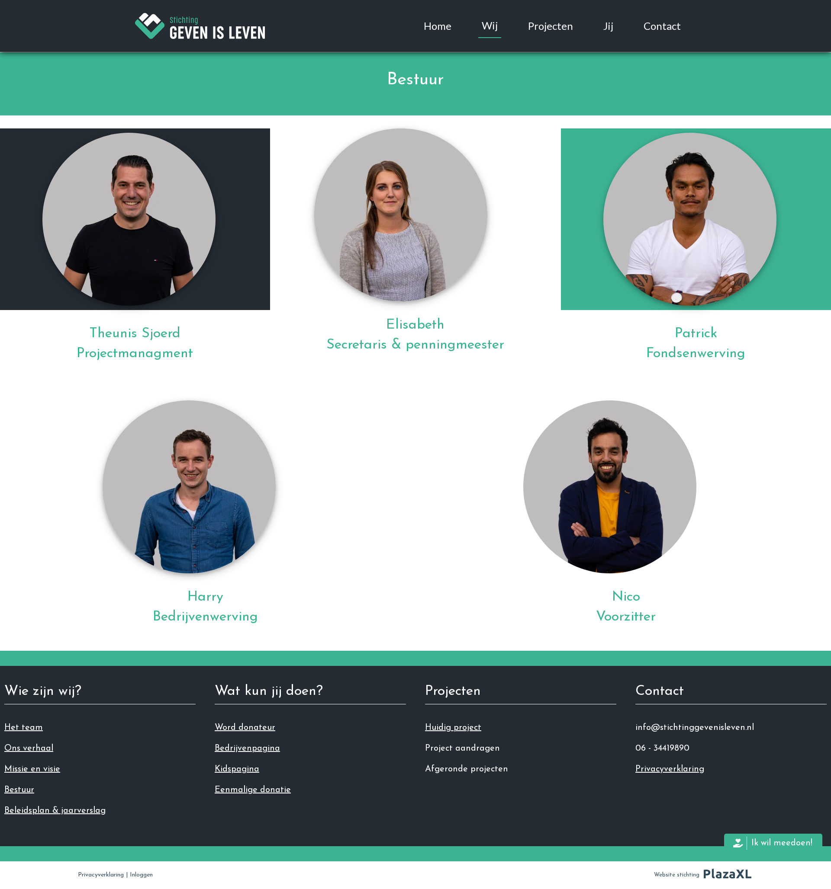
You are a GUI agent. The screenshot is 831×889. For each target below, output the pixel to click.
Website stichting (676, 875)
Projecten (550, 25)
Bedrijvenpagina (247, 748)
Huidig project (453, 727)
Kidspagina (237, 769)
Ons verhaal (28, 748)
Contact (662, 25)
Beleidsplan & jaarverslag (55, 810)
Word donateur (245, 727)
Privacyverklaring (669, 769)
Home (437, 25)
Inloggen (141, 875)
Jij (608, 25)
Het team (23, 727)
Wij (490, 25)
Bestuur (19, 790)
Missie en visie (32, 769)
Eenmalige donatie (253, 790)
